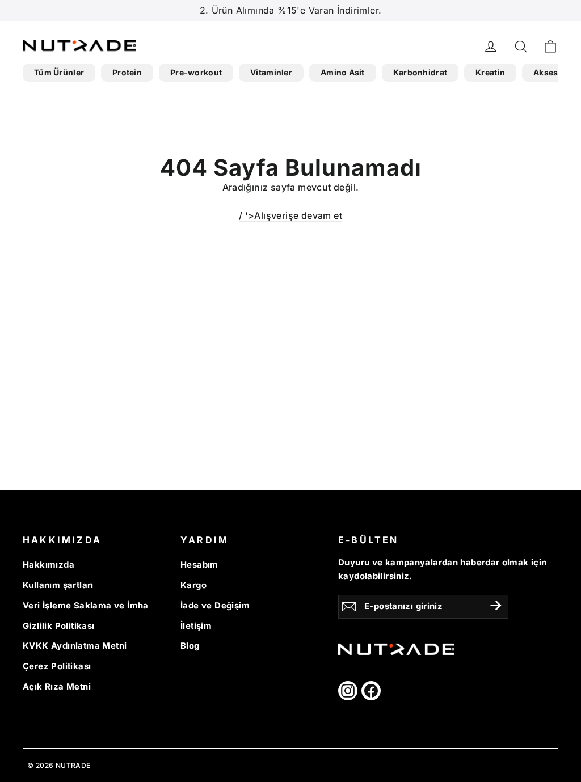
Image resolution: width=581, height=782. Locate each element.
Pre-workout (196, 72)
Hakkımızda (48, 565)
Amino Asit (343, 72)
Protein (127, 72)
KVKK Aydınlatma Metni (75, 646)
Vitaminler (271, 72)
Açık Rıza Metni (57, 687)
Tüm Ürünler (59, 72)
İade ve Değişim (215, 606)
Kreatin (490, 72)
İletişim (196, 626)
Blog (190, 646)
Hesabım (199, 565)
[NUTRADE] (79, 45)
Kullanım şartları (58, 585)
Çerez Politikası (57, 666)
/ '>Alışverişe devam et (290, 215)
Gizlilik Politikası (59, 626)
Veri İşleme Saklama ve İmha (86, 606)
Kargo (193, 585)
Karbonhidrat (420, 72)
